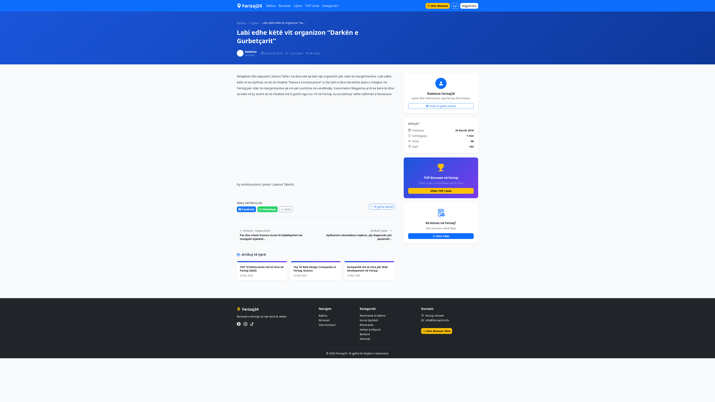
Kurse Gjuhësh (369, 320)
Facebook (248, 209)
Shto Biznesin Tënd (438, 331)
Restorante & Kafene (372, 315)
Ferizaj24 (252, 6)
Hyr (455, 6)
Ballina (271, 6)
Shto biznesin (327, 325)
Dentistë (365, 339)
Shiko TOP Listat (441, 191)
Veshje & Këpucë (370, 329)
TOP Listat (312, 6)
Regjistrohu (469, 6)
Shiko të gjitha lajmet (442, 106)
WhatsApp (269, 209)
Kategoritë (329, 6)
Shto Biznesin (439, 6)
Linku (287, 209)
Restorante (366, 325)
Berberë (365, 334)
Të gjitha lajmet (383, 206)
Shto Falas (442, 236)
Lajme (298, 6)
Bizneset (285, 6)
